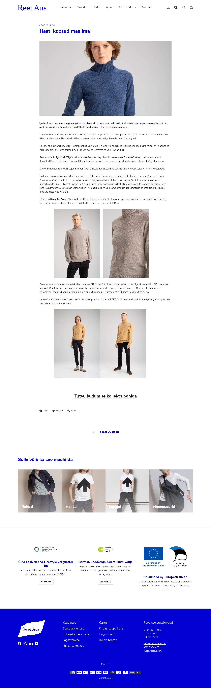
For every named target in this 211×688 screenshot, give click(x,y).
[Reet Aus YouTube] (36, 643)
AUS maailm (126, 7)
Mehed (81, 7)
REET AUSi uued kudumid (124, 299)
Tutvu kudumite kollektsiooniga (105, 396)
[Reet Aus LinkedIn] (31, 643)
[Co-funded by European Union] (165, 556)
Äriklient (146, 7)
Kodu (96, 7)
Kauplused (70, 622)
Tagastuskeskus (73, 645)
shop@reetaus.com (153, 651)
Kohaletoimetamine (76, 634)
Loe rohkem (46, 581)
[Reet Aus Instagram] (25, 643)
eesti (103, 664)
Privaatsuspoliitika (111, 628)
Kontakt (104, 622)
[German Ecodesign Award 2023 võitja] (105, 549)
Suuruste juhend (74, 628)
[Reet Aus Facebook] (19, 643)
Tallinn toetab (108, 640)
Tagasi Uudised (108, 431)
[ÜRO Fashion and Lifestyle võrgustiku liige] (45, 549)
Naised (64, 7)
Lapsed (109, 7)
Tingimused (106, 634)
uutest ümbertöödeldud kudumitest (135, 157)
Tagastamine (71, 640)
